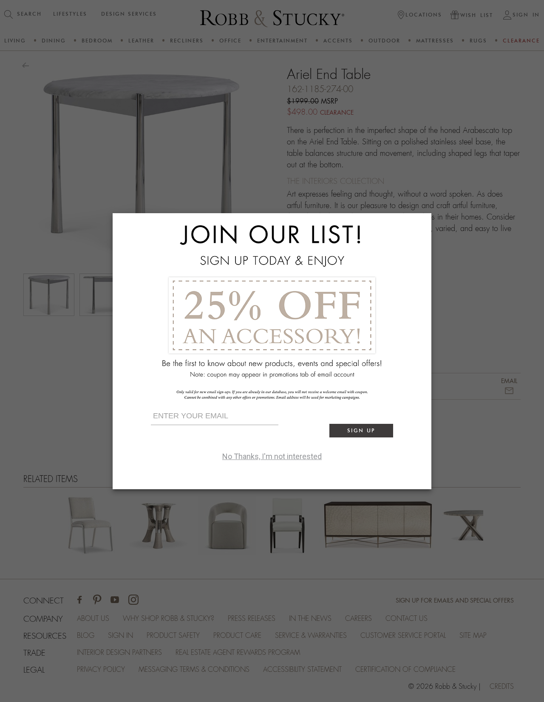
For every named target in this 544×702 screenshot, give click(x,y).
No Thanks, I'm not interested (272, 456)
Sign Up (361, 430)
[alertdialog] (272, 351)
